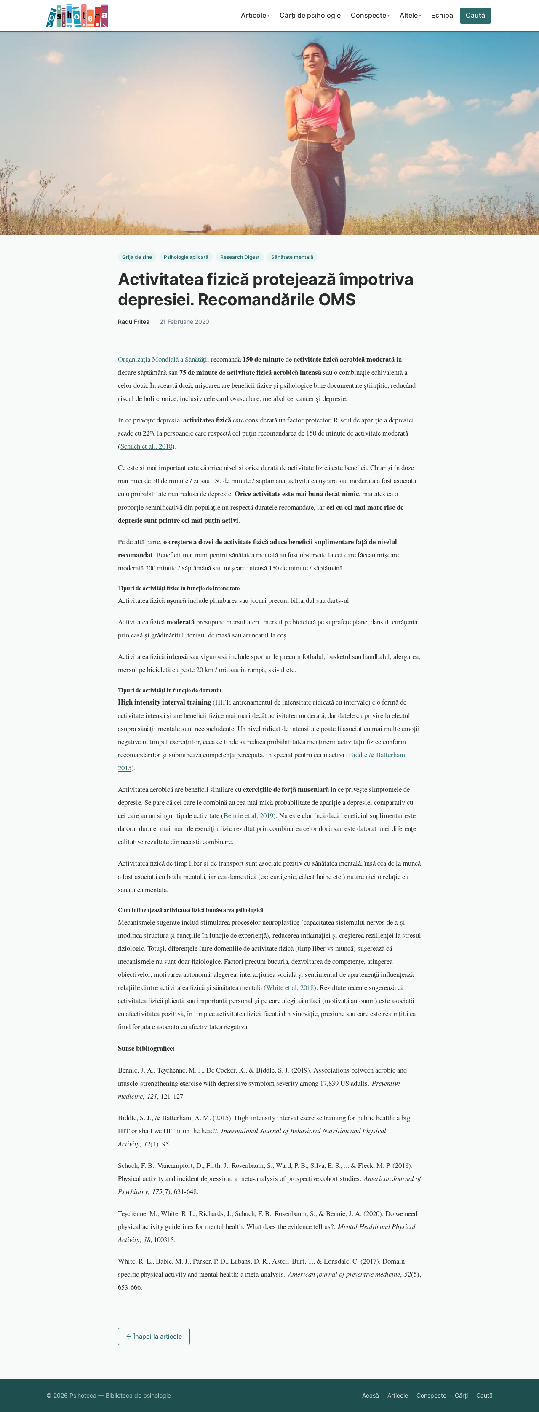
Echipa (442, 15)
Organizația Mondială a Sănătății (163, 359)
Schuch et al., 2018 (146, 446)
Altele (410, 15)
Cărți (461, 1395)
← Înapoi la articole (154, 1336)
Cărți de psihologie (310, 15)
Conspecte (370, 15)
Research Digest (239, 257)
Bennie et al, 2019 (248, 815)
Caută (475, 15)
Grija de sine (137, 257)
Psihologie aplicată (186, 257)
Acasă (370, 1395)
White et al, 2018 (290, 987)
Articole (255, 15)
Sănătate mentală (292, 257)
